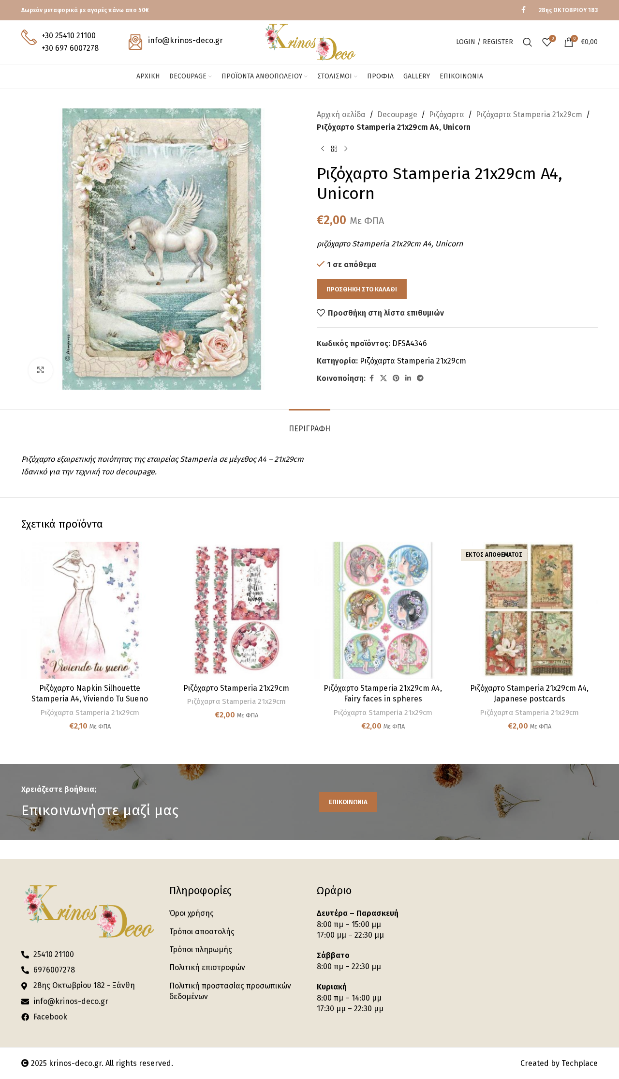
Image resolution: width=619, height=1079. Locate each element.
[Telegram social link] (420, 378)
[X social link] (383, 378)
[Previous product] (322, 148)
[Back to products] (334, 148)
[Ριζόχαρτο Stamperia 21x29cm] (236, 610)
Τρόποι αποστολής (202, 931)
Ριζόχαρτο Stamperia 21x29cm (236, 688)
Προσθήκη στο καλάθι (361, 289)
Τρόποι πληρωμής (200, 949)
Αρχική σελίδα (341, 114)
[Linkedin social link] (408, 378)
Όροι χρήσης (191, 913)
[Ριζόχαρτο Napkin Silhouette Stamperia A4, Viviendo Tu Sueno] (89, 610)
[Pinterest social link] (396, 378)
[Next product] (346, 148)
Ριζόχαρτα (446, 114)
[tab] (309, 424)
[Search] (527, 42)
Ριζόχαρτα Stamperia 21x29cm (529, 114)
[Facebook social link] (523, 10)
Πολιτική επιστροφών (207, 967)
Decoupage (397, 114)
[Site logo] (309, 41)
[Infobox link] (60, 42)
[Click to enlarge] (41, 370)
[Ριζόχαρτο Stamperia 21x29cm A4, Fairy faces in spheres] (382, 610)
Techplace (579, 1063)
